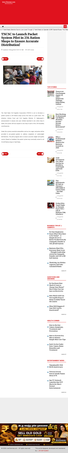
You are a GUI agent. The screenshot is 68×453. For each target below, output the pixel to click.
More (63, 270)
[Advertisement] (43, 12)
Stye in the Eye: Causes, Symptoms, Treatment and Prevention (56, 328)
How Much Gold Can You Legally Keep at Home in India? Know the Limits (57, 298)
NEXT (39, 59)
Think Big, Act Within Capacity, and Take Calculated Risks (57, 264)
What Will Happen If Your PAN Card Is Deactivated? (56, 308)
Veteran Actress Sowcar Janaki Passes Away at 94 (57, 374)
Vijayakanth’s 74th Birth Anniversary (56, 366)
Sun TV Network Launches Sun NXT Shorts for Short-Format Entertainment (56, 384)
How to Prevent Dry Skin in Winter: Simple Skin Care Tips (57, 337)
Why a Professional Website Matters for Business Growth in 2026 (60, 142)
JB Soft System (43, 450)
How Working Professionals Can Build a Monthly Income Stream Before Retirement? (61, 120)
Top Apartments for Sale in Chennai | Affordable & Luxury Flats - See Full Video (60, 187)
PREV (5, 59)
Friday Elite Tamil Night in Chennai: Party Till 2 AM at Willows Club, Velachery (61, 209)
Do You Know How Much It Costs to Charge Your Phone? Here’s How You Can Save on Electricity (56, 287)
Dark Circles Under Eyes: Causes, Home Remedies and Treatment (56, 347)
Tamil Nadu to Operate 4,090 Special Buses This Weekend (47, 29)
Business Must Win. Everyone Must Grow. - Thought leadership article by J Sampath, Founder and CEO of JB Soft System (57, 253)
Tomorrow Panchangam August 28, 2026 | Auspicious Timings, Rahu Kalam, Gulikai (60, 98)
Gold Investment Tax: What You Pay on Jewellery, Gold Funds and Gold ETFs (60, 164)
